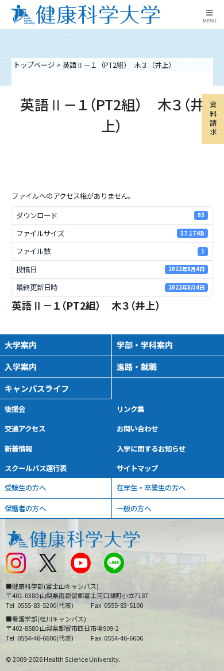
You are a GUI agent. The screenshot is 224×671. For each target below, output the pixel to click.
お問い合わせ (137, 428)
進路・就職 (137, 366)
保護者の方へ (25, 508)
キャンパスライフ (37, 388)
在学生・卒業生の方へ (151, 488)
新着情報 (18, 449)
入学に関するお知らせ (151, 449)
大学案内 (21, 344)
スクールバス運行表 (36, 468)
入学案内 (21, 366)
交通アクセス (25, 428)
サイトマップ (137, 468)
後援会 (15, 409)
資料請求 (213, 118)
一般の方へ (134, 508)
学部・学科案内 (145, 344)
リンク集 (130, 409)
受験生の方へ (25, 488)
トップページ (34, 65)
